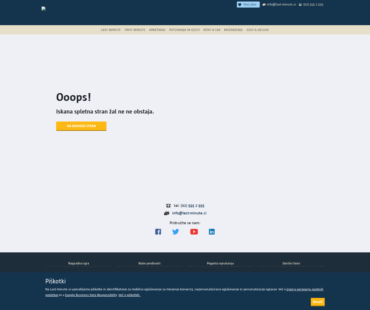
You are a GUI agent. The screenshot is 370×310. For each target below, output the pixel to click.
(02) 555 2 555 (313, 4)
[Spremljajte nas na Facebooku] (158, 231)
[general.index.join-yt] (194, 231)
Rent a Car (211, 30)
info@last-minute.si (281, 4)
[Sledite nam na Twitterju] (175, 231)
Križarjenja (233, 30)
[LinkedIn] (212, 231)
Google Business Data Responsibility (91, 295)
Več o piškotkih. (130, 295)
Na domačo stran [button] (81, 126)
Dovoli (318, 302)
